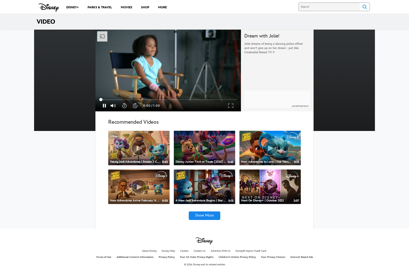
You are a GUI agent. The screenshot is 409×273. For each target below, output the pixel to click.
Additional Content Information (135, 257)
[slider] (168, 99)
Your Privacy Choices (273, 257)
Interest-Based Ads (301, 257)
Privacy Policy (167, 257)
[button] (124, 105)
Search (365, 7)
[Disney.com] (49, 7)
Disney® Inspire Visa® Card (251, 251)
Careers (184, 251)
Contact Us (200, 251)
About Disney (149, 251)
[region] (168, 70)
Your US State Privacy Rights (196, 257)
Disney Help (168, 251)
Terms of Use (103, 257)
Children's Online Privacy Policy (237, 257)
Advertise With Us (220, 251)
